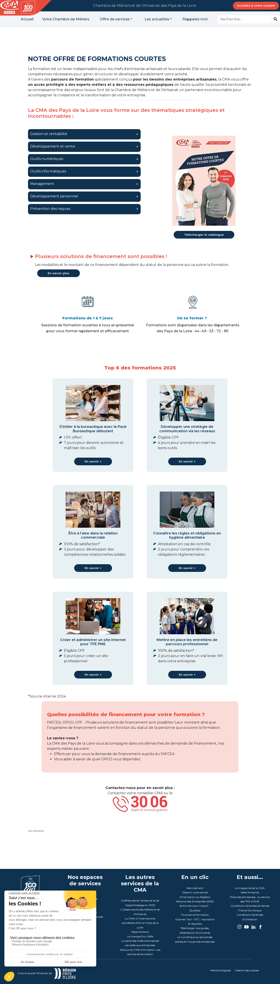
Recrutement (195, 888)
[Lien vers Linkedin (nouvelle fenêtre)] (253, 925)
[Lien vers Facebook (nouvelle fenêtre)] (260, 925)
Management (42, 184)
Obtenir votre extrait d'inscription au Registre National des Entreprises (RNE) (195, 897)
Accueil (27, 19)
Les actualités (157, 19)
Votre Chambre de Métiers (65, 19)
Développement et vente (52, 146)
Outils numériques (46, 159)
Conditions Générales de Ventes (250, 905)
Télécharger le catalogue (204, 234)
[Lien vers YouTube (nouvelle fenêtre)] (246, 925)
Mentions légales (220, 970)
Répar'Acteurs (140, 931)
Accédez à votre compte (256, 5)
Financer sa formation (195, 914)
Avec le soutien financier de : (36, 973)
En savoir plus (58, 273)
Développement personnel (54, 196)
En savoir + (93, 461)
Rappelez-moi (195, 19)
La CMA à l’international (140, 918)
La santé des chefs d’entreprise (140, 940)
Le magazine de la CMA (250, 888)
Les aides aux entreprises (140, 945)
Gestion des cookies (247, 970)
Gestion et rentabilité (48, 134)
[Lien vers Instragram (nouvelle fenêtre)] (239, 925)
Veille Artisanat (250, 892)
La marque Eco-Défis (140, 936)
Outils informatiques (48, 171)
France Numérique (250, 910)
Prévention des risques (50, 209)
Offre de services (115, 19)
